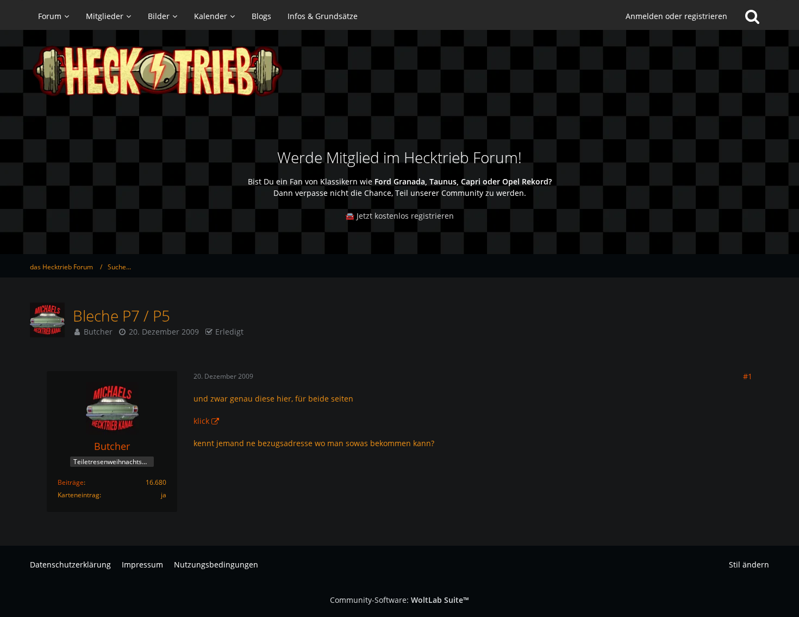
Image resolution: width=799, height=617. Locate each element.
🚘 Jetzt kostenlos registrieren (399, 216)
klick (201, 421)
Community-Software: (399, 600)
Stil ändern (749, 564)
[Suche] (752, 16)
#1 (747, 376)
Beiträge (71, 482)
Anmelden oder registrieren (676, 16)
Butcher (98, 331)
